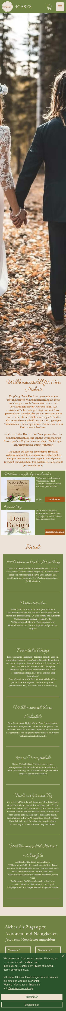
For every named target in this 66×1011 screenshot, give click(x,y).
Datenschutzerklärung (20, 988)
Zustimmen (32, 997)
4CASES (23, 6)
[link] (49, 7)
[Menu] (60, 6)
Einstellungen (31, 1004)
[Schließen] (61, 958)
